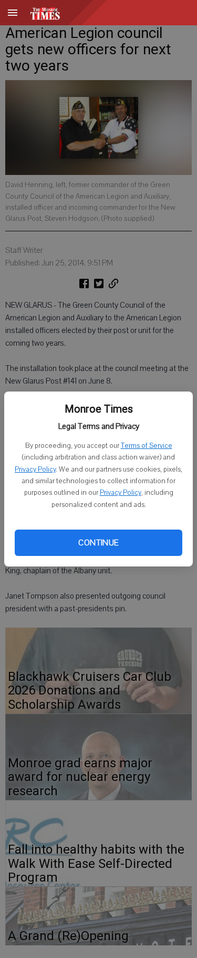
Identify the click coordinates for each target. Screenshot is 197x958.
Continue (98, 542)
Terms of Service (146, 446)
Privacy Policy (35, 469)
